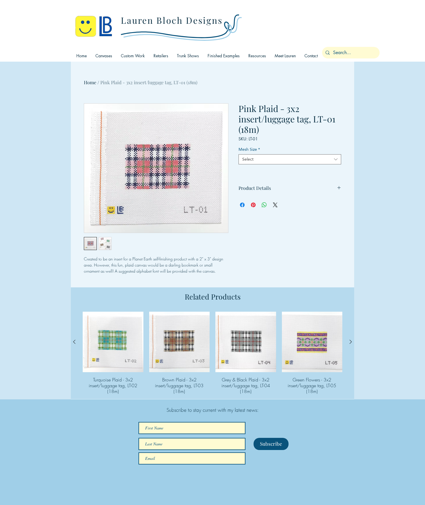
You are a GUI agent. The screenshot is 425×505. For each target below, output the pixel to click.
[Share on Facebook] (242, 204)
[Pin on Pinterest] (253, 204)
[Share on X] (275, 204)
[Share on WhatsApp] (264, 204)
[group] (212, 353)
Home (90, 82)
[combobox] (290, 159)
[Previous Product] (74, 341)
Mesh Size (249, 149)
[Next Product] (350, 341)
